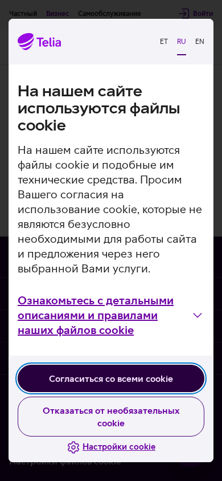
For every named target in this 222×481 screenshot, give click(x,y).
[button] (111, 315)
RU (181, 42)
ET (164, 42)
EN (199, 42)
